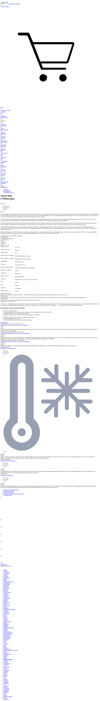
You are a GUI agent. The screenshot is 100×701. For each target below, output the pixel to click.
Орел (5, 642)
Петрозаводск (7, 649)
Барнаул (5, 575)
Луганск (6, 618)
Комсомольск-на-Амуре (9, 609)
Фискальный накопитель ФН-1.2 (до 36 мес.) (15, 341)
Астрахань (6, 573)
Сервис (2, 111)
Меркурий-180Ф (8, 460)
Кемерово (6, 608)
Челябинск (6, 690)
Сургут (5, 668)
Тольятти (6, 675)
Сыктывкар (6, 670)
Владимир (6, 585)
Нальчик (6, 630)
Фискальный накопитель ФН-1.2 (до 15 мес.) (15, 333)
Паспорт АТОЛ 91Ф (9, 492)
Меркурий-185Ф (8, 348)
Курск (5, 616)
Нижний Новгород (8, 633)
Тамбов (5, 672)
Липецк (5, 617)
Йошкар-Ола (7, 602)
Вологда (6, 589)
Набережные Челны (8, 627)
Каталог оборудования (14, 3)
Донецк (5, 596)
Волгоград (6, 587)
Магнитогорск (7, 621)
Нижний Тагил (7, 634)
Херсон (5, 687)
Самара (5, 658)
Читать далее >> (5, 322)
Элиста (5, 695)
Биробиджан (7, 577)
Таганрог (6, 671)
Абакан (5, 569)
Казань (5, 604)
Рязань (5, 657)
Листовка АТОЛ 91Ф (9, 491)
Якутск (5, 697)
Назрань (6, 629)
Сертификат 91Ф (8, 495)
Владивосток (7, 583)
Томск (5, 676)
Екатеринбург (7, 597)
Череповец (6, 691)
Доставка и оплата (5, 110)
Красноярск (6, 613)
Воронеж (6, 591)
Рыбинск (6, 655)
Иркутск (6, 601)
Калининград (7, 605)
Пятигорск (6, 653)
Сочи (5, 666)
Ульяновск (6, 682)
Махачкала (6, 624)
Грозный (6, 593)
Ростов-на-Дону (7, 654)
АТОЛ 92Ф (7, 475)
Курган (5, 614)
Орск (5, 645)
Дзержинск (6, 594)
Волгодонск (7, 588)
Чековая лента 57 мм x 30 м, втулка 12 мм (14, 325)
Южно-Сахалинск (8, 696)
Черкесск (6, 692)
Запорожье (6, 598)
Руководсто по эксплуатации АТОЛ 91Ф (14, 493)
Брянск (5, 580)
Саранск (6, 660)
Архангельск (7, 572)
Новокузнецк (7, 635)
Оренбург (6, 643)
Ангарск (6, 571)
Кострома (6, 610)
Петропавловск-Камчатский (11, 650)
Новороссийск (7, 637)
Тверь (5, 674)
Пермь (5, 647)
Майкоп (5, 622)
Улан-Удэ (6, 680)
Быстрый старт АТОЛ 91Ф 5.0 (11, 490)
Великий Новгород (8, 581)
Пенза (5, 646)
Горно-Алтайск (7, 592)
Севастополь (7, 663)
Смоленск (6, 664)
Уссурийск (6, 683)
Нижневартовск (7, 631)
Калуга (5, 606)
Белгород (6, 576)
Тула (5, 678)
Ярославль (6, 699)
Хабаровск (6, 686)
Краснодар (6, 612)
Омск (5, 641)
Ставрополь (6, 667)
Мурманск (6, 626)
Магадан (6, 620)
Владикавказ (7, 584)
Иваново (6, 600)
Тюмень (5, 679)
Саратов (6, 662)
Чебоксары (6, 688)
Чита (5, 693)
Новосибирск (7, 638)
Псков (5, 651)
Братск (5, 579)
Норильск (6, 639)
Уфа (5, 684)
